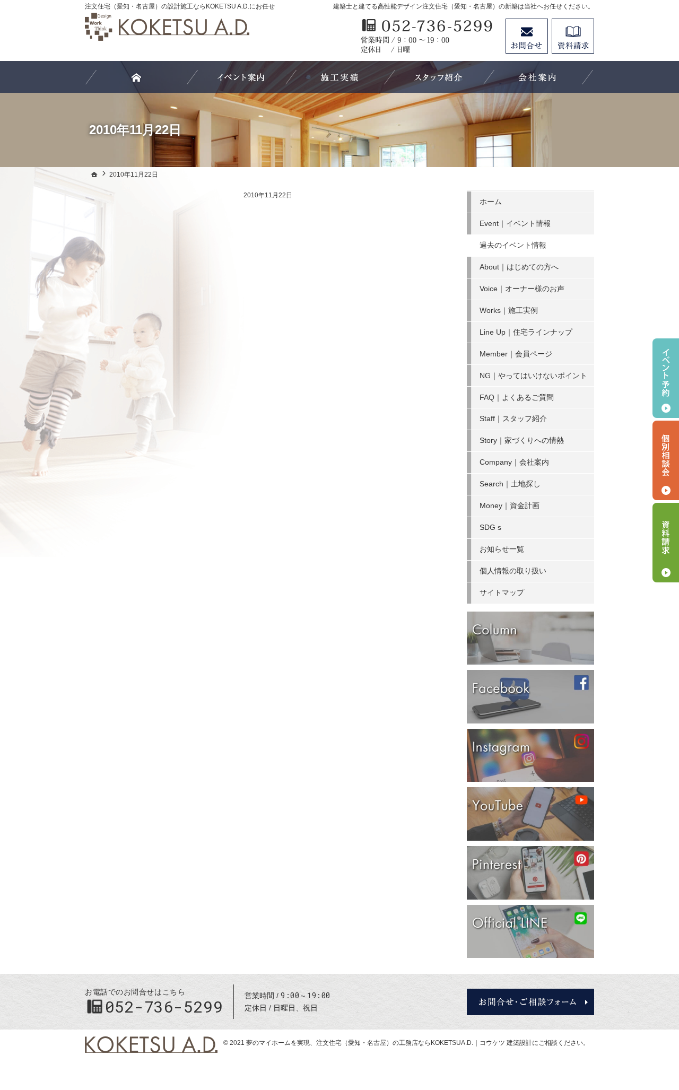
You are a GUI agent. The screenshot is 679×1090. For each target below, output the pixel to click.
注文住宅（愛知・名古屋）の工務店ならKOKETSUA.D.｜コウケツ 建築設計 (424, 1043)
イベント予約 (665, 378)
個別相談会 (665, 460)
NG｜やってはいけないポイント (533, 375)
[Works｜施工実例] (339, 77)
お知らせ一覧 (502, 549)
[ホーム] (94, 174)
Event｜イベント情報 (515, 223)
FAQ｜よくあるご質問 (517, 397)
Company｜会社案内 (514, 462)
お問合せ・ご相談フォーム (530, 1002)
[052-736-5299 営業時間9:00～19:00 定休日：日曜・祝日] (427, 36)
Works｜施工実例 (509, 310)
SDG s (490, 527)
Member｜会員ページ (516, 354)
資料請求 (573, 36)
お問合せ (527, 36)
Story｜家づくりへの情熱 (522, 440)
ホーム (491, 201)
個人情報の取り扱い (513, 570)
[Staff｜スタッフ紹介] (438, 77)
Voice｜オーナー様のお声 (522, 288)
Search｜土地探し (510, 483)
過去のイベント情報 (513, 245)
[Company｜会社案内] (537, 77)
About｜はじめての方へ (519, 267)
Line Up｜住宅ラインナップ (526, 332)
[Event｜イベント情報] (241, 77)
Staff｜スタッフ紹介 (513, 418)
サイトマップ (502, 592)
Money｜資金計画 (509, 505)
